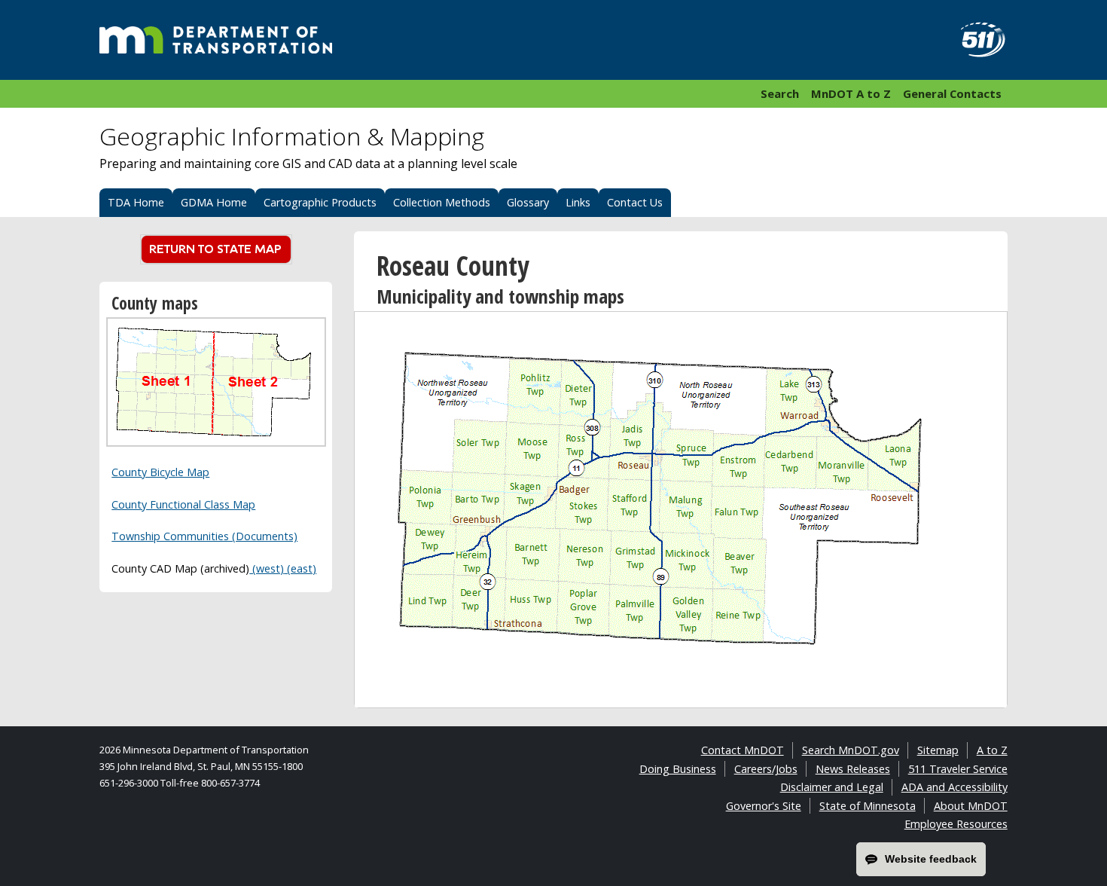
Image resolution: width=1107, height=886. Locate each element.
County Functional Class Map (183, 504)
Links (578, 202)
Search (780, 93)
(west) (266, 568)
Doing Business (677, 769)
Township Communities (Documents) (204, 536)
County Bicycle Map (160, 472)
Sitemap (938, 750)
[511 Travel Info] (974, 40)
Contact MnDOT (742, 750)
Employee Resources (956, 824)
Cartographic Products (320, 202)
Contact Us (635, 202)
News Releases (853, 769)
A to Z (992, 750)
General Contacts (952, 93)
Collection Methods (441, 202)
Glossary (528, 202)
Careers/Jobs (765, 769)
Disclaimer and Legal (831, 787)
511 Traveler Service (958, 769)
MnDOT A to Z (851, 93)
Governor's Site (763, 806)
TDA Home (136, 202)
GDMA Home (214, 202)
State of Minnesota (867, 806)
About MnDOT (971, 806)
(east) (300, 568)
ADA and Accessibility (954, 787)
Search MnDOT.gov (850, 750)
